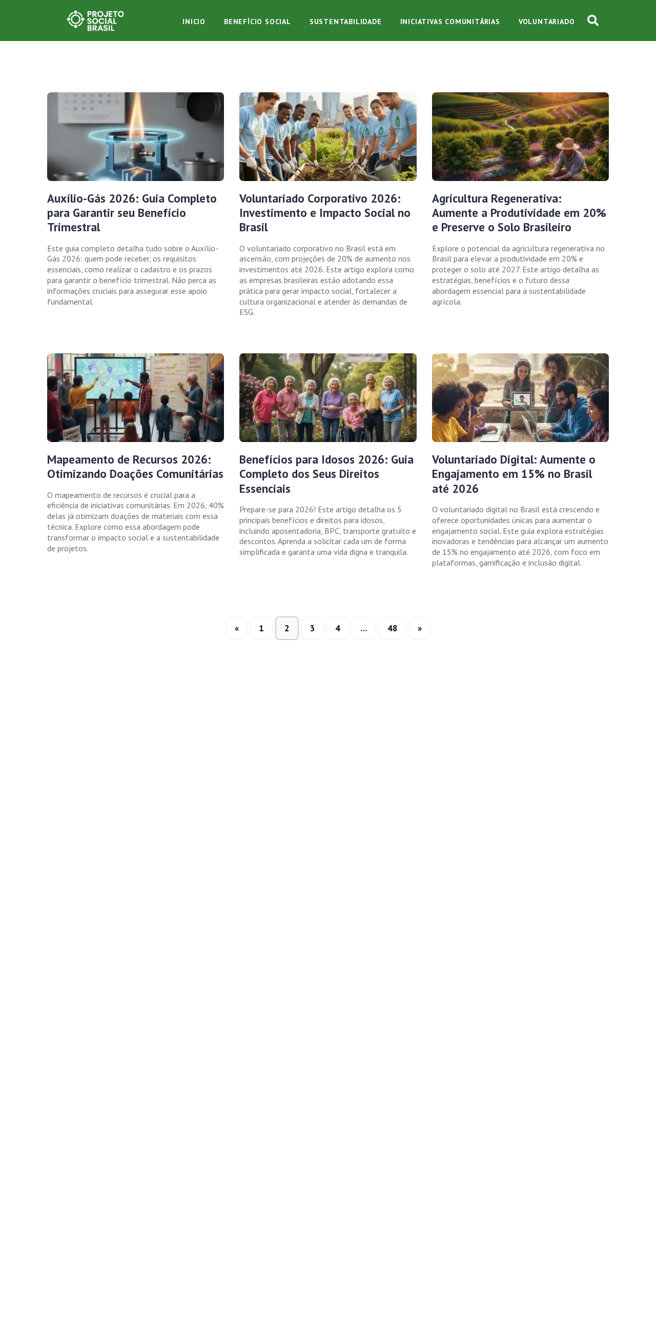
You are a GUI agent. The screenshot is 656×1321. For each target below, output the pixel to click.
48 (392, 628)
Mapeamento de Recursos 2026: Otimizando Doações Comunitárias (135, 466)
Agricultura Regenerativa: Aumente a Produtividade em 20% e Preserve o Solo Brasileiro (519, 213)
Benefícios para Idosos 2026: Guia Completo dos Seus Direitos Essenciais (326, 474)
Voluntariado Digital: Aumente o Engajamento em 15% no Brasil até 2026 (514, 474)
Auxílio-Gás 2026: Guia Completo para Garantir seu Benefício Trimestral (132, 213)
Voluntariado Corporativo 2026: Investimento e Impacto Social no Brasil (325, 213)
